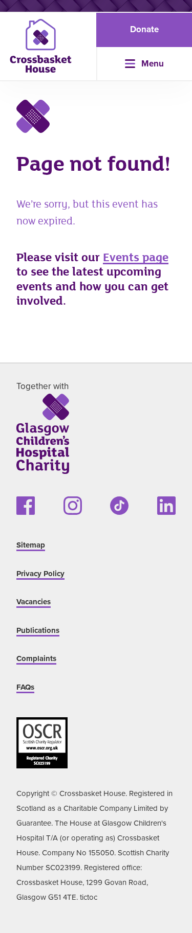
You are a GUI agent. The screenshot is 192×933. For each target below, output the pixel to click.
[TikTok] (119, 505)
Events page (135, 257)
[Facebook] (25, 505)
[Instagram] (72, 505)
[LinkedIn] (166, 505)
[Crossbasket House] (40, 46)
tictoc (88, 897)
